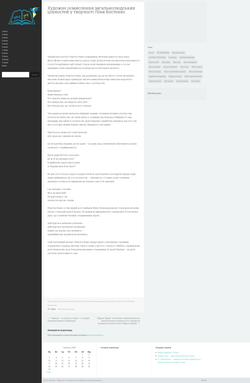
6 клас (5, 47)
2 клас (5, 34)
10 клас (5, 59)
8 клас (5, 53)
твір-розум (195, 81)
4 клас (5, 40)
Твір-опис (177, 62)
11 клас (5, 62)
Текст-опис (184, 67)
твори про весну (155, 81)
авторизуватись (95, 335)
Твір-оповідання (190, 62)
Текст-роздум (197, 67)
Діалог (151, 53)
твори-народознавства (193, 76)
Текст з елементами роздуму (175, 71)
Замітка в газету (178, 53)
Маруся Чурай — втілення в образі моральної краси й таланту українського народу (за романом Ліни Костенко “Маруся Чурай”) (118, 321)
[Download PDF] (94, 34)
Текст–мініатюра (195, 71)
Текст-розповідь (155, 71)
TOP (204, 380)
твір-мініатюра (182, 81)
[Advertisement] (94, 34)
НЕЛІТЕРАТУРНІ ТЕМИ (157, 57)
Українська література (157, 76)
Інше (4, 65)
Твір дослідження (170, 67)
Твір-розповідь (154, 67)
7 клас (5, 50)
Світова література (187, 57)
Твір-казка (166, 62)
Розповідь (173, 57)
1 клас (5, 31)
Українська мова (175, 76)
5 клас (5, 44)
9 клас (5, 56)
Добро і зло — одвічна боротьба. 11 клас (176, 356)
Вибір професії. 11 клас (168, 352)
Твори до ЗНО (154, 62)
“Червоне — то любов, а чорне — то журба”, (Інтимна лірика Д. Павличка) (69, 319)
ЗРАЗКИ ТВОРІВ (163, 53)
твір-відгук (168, 81)
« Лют (48, 372)
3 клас (5, 37)
